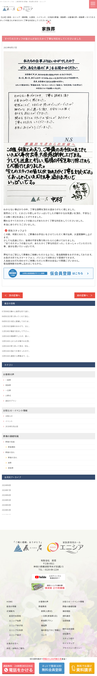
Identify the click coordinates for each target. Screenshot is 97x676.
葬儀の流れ (10, 452)
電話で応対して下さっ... (16, 331)
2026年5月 (6, 500)
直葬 (10, 462)
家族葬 (8, 385)
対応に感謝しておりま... (16, 321)
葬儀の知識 (10, 441)
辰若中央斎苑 (15, 616)
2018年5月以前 (11, 426)
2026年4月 (6, 505)
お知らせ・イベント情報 (15, 410)
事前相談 (66, 611)
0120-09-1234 (51, 569)
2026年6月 (6, 495)
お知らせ (9, 416)
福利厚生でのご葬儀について (51, 632)
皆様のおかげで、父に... (16, 326)
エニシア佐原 (15, 620)
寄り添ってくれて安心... (16, 316)
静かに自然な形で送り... (16, 311)
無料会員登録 (68, 628)
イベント (9, 421)
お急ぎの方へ (12, 643)
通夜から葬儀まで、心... (16, 356)
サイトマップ (68, 643)
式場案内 (10, 611)
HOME (10, 601)
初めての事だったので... (16, 351)
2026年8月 (6, 485)
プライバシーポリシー (72, 648)
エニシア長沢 (15, 635)
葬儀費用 (11, 447)
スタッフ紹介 (68, 638)
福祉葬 (44, 625)
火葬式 (8, 395)
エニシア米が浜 (16, 625)
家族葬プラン (47, 620)
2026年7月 (6, 490)
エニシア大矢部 (16, 630)
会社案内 (66, 633)
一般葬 (8, 380)
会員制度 (66, 620)
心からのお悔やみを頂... (16, 341)
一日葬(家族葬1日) (49, 616)
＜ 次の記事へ (12, 295)
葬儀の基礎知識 (11, 436)
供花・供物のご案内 (15, 648)
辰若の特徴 (11, 606)
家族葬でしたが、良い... (16, 336)
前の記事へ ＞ (85, 295)
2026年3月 (6, 510)
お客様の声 (8, 374)
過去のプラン (10, 400)
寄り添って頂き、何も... (16, 346)
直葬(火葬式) (46, 611)
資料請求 (66, 616)
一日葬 (8, 390)
